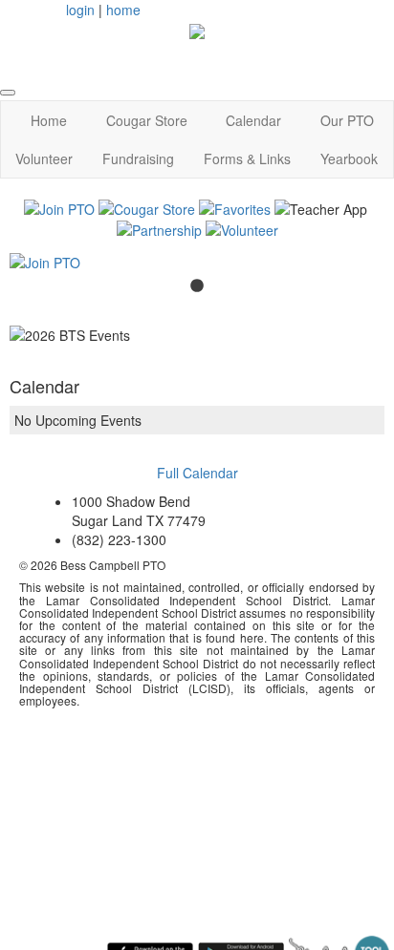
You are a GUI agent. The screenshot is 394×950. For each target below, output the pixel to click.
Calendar (253, 120)
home (123, 9)
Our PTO (347, 120)
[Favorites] (235, 207)
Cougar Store (146, 120)
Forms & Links (247, 158)
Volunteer (44, 158)
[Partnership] (159, 228)
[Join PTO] (59, 207)
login (80, 9)
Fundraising (138, 158)
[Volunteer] (242, 228)
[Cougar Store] (146, 207)
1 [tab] (197, 286)
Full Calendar (197, 472)
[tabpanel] (197, 262)
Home (49, 120)
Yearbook (349, 158)
